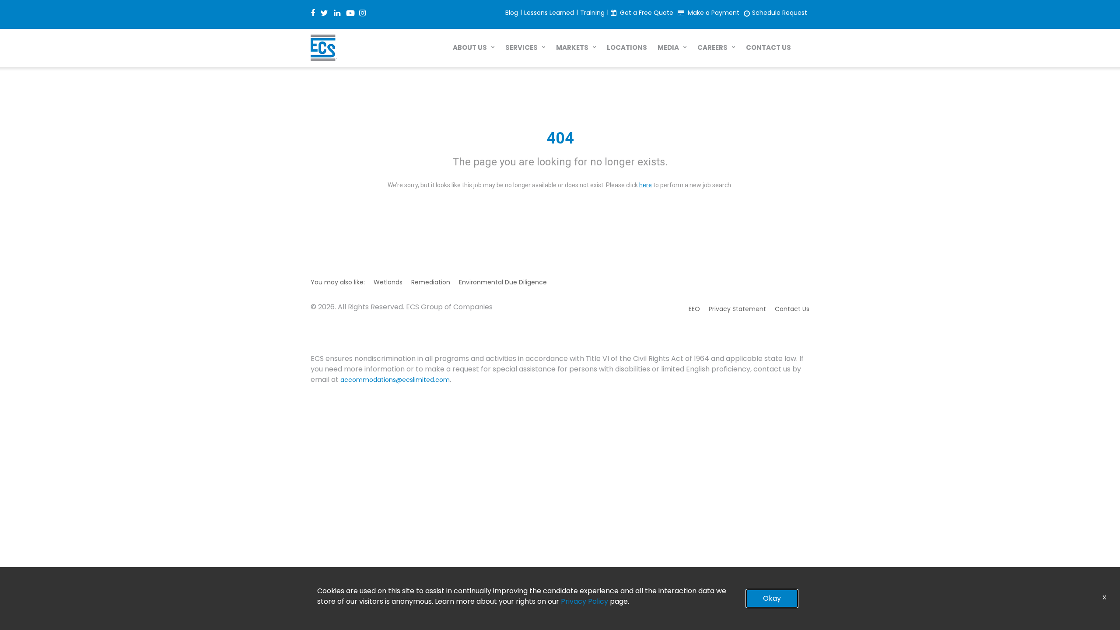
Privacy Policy (584, 601)
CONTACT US (768, 47)
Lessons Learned (549, 12)
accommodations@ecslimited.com (395, 379)
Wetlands (388, 282)
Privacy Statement (737, 308)
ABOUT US (470, 47)
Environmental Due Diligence (503, 282)
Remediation (430, 282)
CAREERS (712, 47)
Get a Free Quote (646, 12)
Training (592, 12)
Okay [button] (772, 598)
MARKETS (572, 47)
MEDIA (668, 47)
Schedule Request (779, 12)
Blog (511, 12)
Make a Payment (713, 12)
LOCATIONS (627, 47)
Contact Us (792, 308)
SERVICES (521, 47)
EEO (694, 308)
